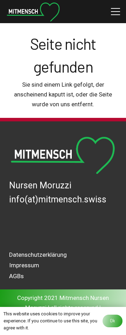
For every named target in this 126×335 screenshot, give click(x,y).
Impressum (24, 265)
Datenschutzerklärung (38, 254)
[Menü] (115, 11)
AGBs (16, 276)
